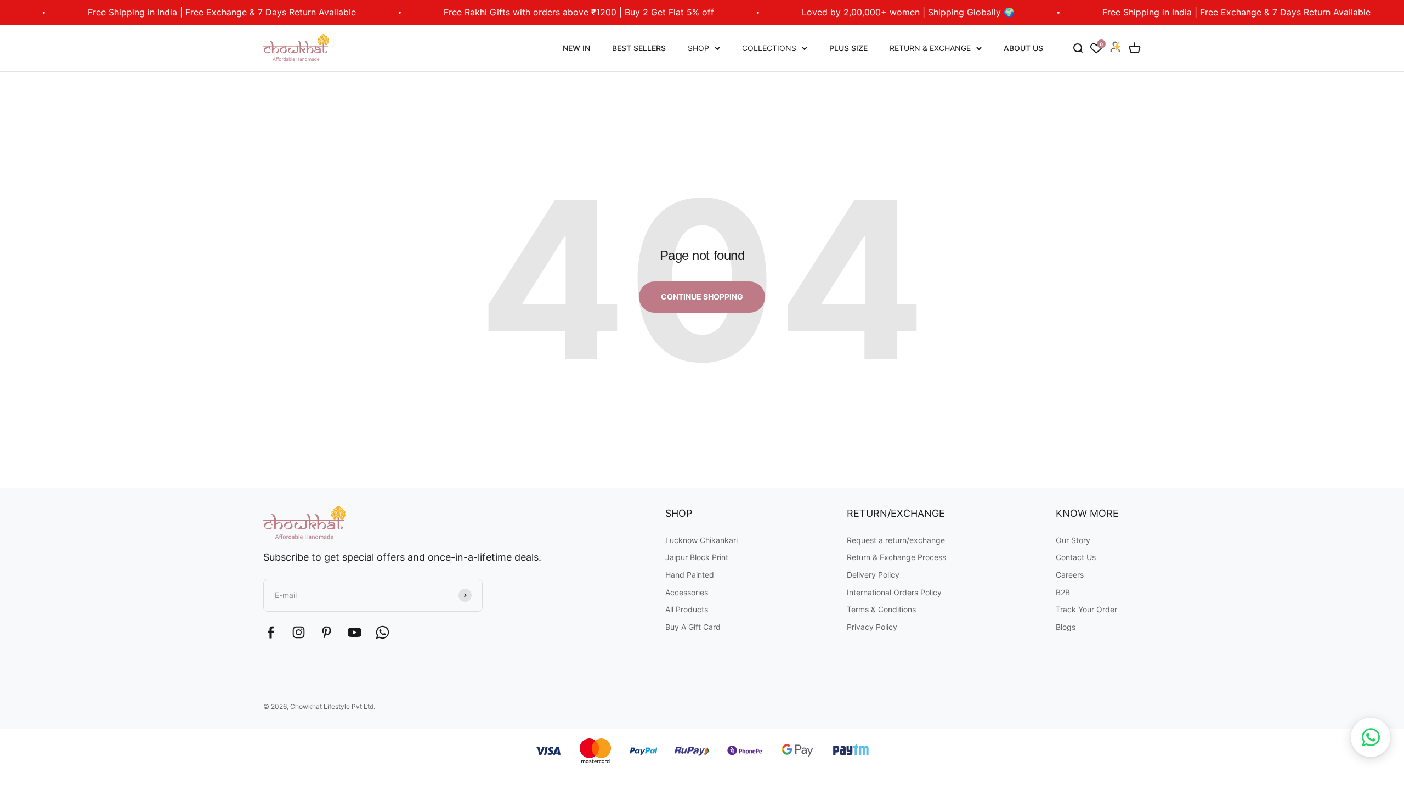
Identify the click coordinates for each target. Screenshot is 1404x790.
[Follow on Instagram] (298, 632)
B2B (1063, 592)
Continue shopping (702, 296)
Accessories (686, 592)
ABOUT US (1023, 48)
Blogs (1065, 626)
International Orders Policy (894, 592)
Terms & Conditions (881, 609)
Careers (1070, 574)
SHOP (698, 48)
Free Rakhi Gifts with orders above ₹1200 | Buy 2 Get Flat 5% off (548, 12)
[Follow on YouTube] (354, 632)
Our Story (1073, 540)
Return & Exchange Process (896, 557)
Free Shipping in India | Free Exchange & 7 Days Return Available (191, 12)
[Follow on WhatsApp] (382, 632)
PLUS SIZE (848, 48)
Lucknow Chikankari (701, 540)
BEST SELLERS (639, 48)
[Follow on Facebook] (270, 632)
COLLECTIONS (769, 48)
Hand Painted (689, 574)
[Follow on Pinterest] (326, 632)
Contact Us (1076, 557)
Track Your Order (1086, 609)
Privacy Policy (872, 626)
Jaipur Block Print (696, 557)
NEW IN (576, 48)
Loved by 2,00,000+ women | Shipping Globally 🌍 (877, 12)
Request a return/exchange (896, 540)
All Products (686, 609)
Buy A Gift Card (693, 626)
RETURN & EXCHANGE (930, 48)
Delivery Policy (873, 574)
